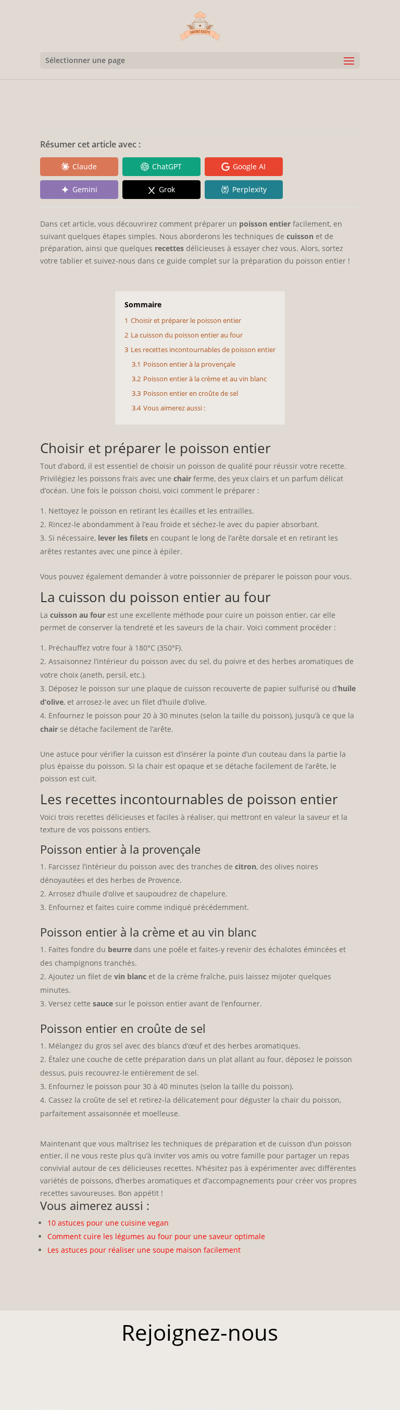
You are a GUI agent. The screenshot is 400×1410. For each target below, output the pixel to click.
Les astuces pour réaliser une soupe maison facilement (144, 1250)
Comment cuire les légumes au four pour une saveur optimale (156, 1236)
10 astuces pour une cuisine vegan (108, 1223)
